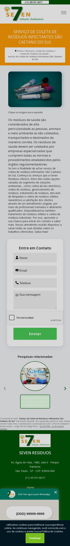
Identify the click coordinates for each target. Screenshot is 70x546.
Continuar (35, 538)
